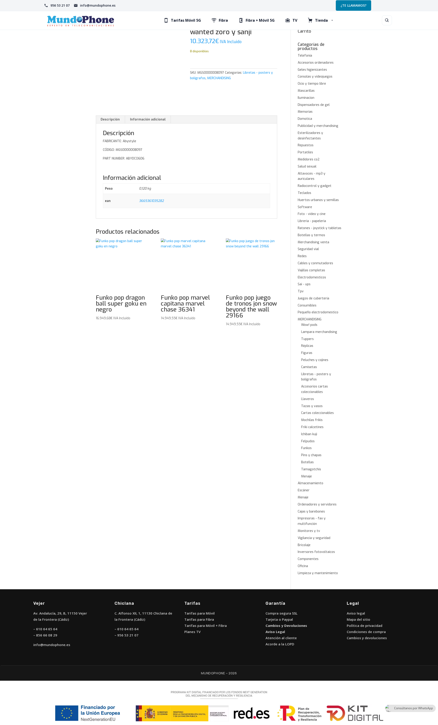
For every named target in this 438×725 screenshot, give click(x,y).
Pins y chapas (311, 455)
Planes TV (192, 631)
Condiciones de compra (366, 631)
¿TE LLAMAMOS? (353, 5)
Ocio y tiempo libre (312, 83)
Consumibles (307, 305)
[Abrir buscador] (387, 20)
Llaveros (307, 399)
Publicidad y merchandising (318, 126)
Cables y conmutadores (315, 263)
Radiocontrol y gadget (314, 186)
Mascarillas (306, 91)
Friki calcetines (312, 427)
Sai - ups (304, 284)
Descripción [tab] (110, 119)
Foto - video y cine (312, 214)
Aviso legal (356, 613)
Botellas (307, 462)
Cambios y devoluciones (367, 638)
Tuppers (307, 339)
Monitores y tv (309, 531)
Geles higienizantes (312, 70)
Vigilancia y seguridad (314, 538)
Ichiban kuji (309, 434)
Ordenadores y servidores (317, 504)
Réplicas (307, 346)
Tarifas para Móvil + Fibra (205, 625)
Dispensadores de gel (314, 105)
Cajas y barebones (311, 511)
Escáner (304, 490)
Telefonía (305, 55)
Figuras (306, 353)
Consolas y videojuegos (315, 76)
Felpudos (308, 441)
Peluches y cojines (314, 360)
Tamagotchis (311, 469)
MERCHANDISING (219, 78)
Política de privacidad (364, 625)
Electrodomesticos (312, 277)
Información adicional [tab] (148, 119)
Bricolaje (304, 545)
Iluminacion (306, 98)
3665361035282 (151, 201)
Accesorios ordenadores (316, 62)
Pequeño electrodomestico (318, 312)
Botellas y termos (311, 235)
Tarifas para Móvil (199, 613)
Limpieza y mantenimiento (318, 573)
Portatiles (305, 152)
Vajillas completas (311, 270)
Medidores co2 (309, 159)
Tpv (301, 291)
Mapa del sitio (358, 619)
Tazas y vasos (312, 406)
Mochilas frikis (312, 420)
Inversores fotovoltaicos (316, 552)
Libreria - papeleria (312, 221)
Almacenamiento (310, 483)
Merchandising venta (313, 242)
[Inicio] (80, 20)
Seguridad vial (308, 249)
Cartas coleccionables (317, 413)
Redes (302, 256)
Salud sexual (307, 166)
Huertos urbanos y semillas (318, 200)
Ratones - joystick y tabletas (319, 228)
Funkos (306, 448)
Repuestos (305, 145)
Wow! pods (309, 325)
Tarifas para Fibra (199, 619)
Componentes (308, 559)
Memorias (305, 112)
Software (305, 207)
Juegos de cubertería (313, 298)
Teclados (304, 193)
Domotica (305, 119)
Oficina (303, 566)
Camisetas (309, 367)
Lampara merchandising (319, 332)
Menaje (306, 476)
